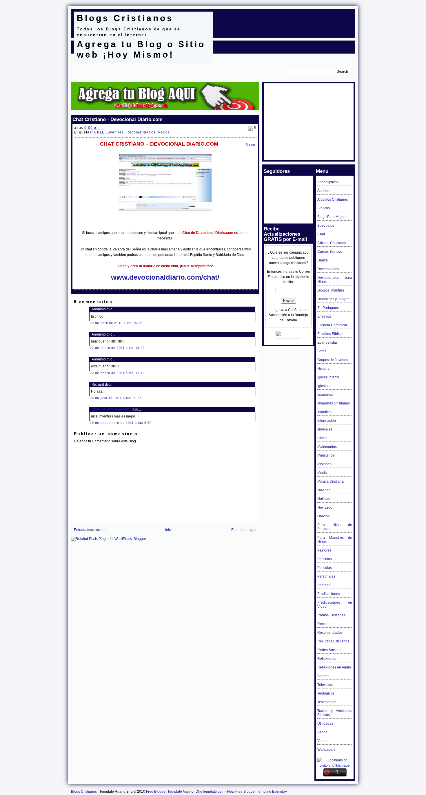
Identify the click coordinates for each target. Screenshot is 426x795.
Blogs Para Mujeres (332, 217)
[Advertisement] (284, 20)
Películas (324, 568)
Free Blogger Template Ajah (168, 791)
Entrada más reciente (91, 530)
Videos (322, 741)
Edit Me (99, 72)
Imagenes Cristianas (333, 403)
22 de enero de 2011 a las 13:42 (117, 347)
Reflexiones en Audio (334, 667)
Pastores (324, 550)
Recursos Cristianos (333, 641)
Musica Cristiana (330, 481)
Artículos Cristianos (332, 199)
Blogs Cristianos (125, 18)
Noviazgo (324, 507)
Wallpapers (326, 750)
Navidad (324, 490)
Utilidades (325, 723)
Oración (323, 516)
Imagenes (325, 395)
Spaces (323, 676)
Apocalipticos (327, 182)
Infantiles (324, 412)
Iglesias (323, 386)
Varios (164, 132)
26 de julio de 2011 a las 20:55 (116, 398)
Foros (321, 351)
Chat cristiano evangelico (112, 409)
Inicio (169, 530)
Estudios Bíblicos (330, 334)
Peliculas (324, 559)
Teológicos (325, 693)
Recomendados (141, 132)
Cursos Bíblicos (329, 252)
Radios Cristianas (331, 615)
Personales (326, 576)
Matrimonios (327, 447)
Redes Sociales (329, 650)
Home (81, 72)
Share (250, 145)
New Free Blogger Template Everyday (257, 791)
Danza (322, 260)
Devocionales (328, 269)
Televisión (325, 685)
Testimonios (326, 702)
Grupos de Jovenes (332, 360)
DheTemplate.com (210, 791)
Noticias (323, 499)
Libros (322, 438)
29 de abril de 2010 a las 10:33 (116, 323)
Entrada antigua (243, 530)
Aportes (323, 191)
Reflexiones (326, 659)
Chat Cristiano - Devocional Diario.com (117, 119)
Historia (323, 369)
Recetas (323, 624)
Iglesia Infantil (328, 377)
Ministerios (325, 455)
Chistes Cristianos (331, 243)
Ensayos (324, 316)
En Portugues (328, 308)
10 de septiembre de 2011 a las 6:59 (121, 422)
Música (323, 473)
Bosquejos (325, 226)
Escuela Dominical (332, 325)
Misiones (324, 464)
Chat (98, 132)
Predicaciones (328, 594)
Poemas (323, 585)
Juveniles (114, 132)
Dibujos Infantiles (331, 290)
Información (326, 421)
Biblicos (323, 208)
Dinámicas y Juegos (333, 299)
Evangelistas (327, 342)
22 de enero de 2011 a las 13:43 (117, 373)
